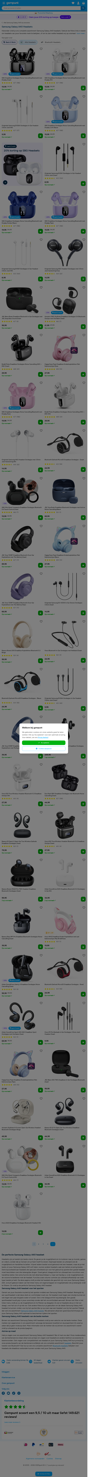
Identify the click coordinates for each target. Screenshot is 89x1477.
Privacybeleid (43, 737)
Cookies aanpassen (45, 749)
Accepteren (45, 743)
